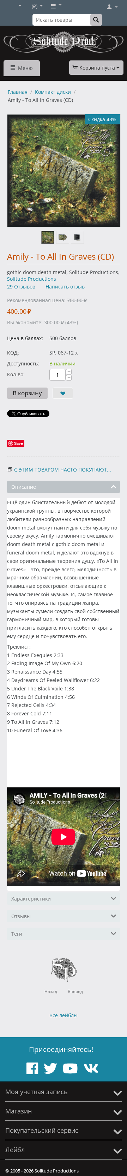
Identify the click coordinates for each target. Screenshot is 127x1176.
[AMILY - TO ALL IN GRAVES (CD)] (63, 171)
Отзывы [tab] (21, 916)
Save (18, 443)
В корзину (27, 393)
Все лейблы (63, 1015)
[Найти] (96, 20)
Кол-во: (16, 374)
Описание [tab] (23, 486)
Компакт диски (53, 92)
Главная (18, 92)
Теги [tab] (16, 933)
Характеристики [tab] (31, 898)
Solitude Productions (31, 278)
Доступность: (23, 363)
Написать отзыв (65, 286)
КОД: (13, 352)
